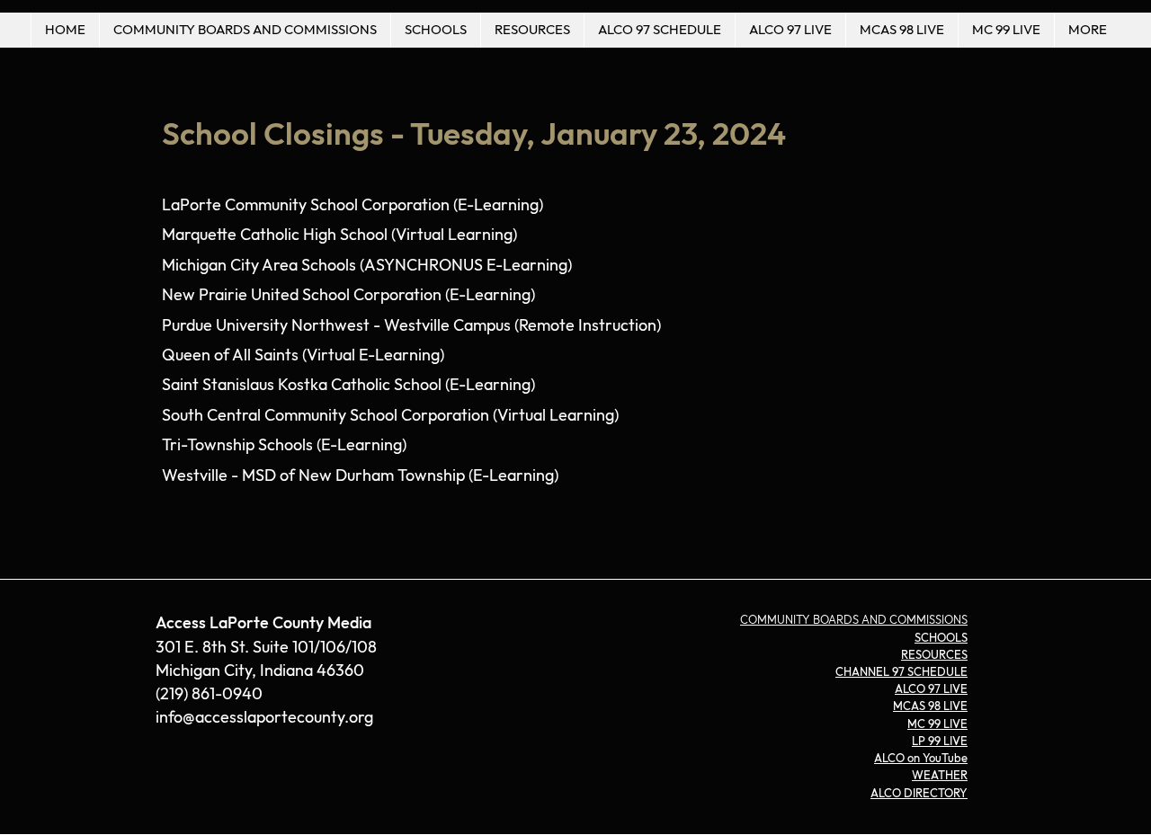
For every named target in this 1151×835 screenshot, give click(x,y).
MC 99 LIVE (937, 724)
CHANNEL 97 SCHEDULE (901, 672)
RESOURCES (934, 655)
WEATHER (940, 775)
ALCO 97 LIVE (931, 689)
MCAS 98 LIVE (930, 706)
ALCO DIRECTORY (919, 793)
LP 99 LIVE (940, 741)
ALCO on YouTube (921, 758)
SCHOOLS (941, 638)
